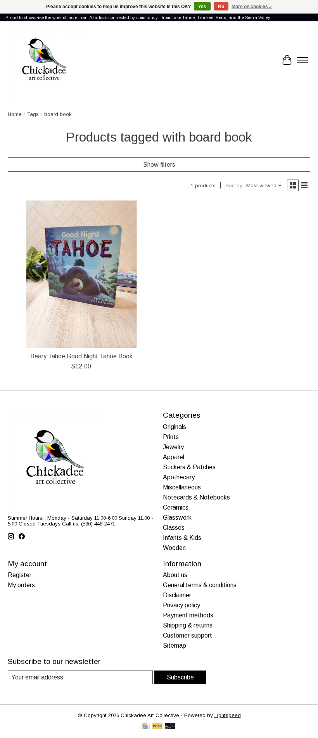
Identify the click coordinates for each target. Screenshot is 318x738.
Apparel (173, 457)
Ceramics (175, 507)
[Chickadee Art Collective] (44, 60)
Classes (174, 527)
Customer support (187, 635)
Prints (171, 437)
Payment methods (188, 615)
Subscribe (180, 677)
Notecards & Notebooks (196, 497)
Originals (174, 426)
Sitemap (174, 645)
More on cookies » (252, 6)
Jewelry (173, 447)
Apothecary (179, 477)
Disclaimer (177, 595)
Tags (33, 114)
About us (175, 575)
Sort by (233, 185)
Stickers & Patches (189, 467)
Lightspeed (227, 715)
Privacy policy (181, 605)
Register (19, 575)
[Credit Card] (145, 726)
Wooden (174, 547)
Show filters (159, 164)
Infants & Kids (182, 537)
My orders (21, 585)
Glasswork (177, 517)
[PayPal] (157, 726)
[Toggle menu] (302, 60)
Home (15, 114)
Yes (202, 6)
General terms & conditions (200, 585)
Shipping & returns (188, 625)
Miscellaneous (182, 487)
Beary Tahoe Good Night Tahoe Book (81, 356)
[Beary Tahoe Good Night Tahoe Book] (81, 274)
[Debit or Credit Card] (170, 726)
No (221, 6)
